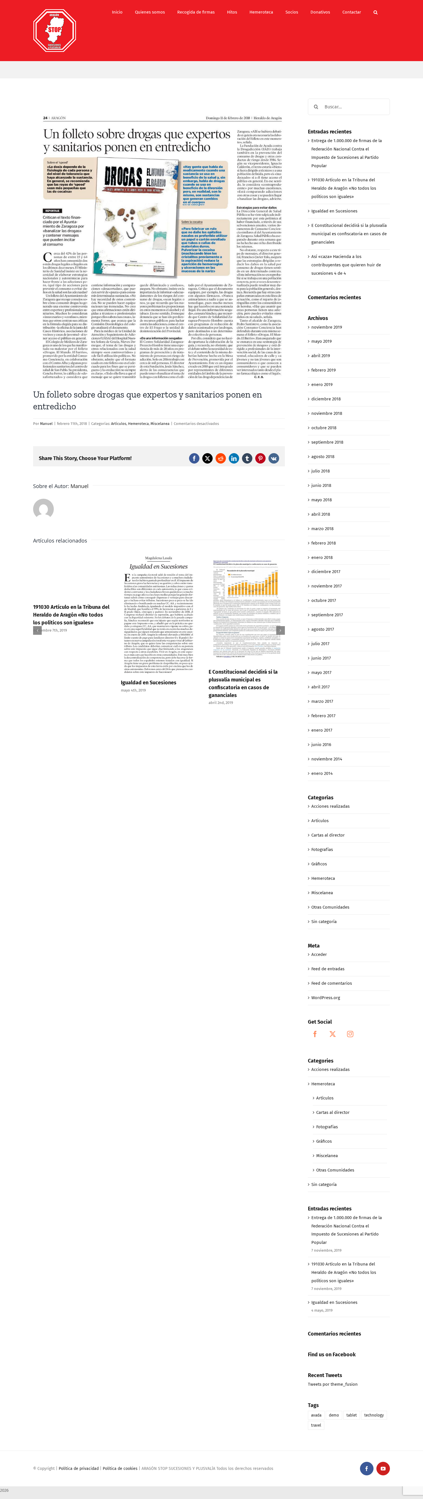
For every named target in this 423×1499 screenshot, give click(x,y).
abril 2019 (320, 355)
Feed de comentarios (331, 983)
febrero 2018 (323, 543)
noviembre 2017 (326, 586)
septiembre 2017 (327, 614)
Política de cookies (120, 1468)
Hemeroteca (138, 423)
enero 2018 (322, 557)
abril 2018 (320, 514)
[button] (376, 12)
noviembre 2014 (326, 759)
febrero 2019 (323, 370)
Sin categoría (324, 921)
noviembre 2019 (326, 327)
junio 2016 (321, 744)
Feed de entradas (327, 968)
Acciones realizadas (330, 806)
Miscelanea (159, 423)
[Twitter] (332, 1034)
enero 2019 (322, 384)
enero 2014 (322, 773)
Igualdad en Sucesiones (148, 682)
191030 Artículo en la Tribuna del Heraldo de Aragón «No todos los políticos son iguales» (71, 615)
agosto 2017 (322, 629)
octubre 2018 (323, 427)
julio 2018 (320, 471)
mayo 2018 (321, 499)
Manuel (46, 423)
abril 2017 (320, 687)
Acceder (319, 954)
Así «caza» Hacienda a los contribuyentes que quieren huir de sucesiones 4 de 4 (346, 265)
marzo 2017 (322, 701)
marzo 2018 (322, 528)
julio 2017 (320, 643)
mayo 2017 (321, 672)
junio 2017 (321, 658)
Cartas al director (328, 835)
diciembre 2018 (326, 399)
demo (334, 1415)
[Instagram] (350, 1034)
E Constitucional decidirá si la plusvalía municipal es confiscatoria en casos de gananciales (349, 234)
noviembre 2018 (326, 413)
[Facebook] (315, 1034)
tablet (351, 1415)
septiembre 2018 (327, 442)
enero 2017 (321, 730)
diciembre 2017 (325, 571)
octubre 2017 (323, 600)
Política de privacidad (79, 1468)
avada (316, 1415)
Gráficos (319, 864)
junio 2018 (321, 485)
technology (374, 1415)
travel (316, 1425)
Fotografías (322, 849)
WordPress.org (325, 997)
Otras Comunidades (330, 907)
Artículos (118, 423)
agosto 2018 (322, 456)
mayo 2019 (321, 341)
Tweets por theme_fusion (333, 1384)
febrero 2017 (323, 715)
